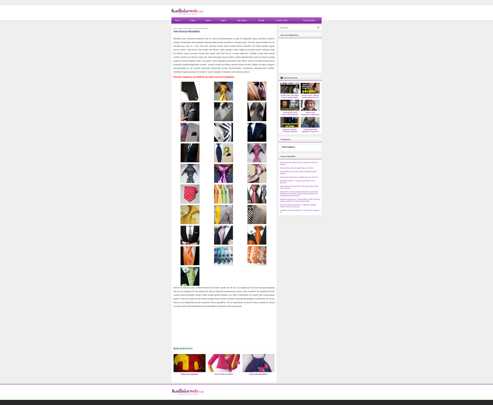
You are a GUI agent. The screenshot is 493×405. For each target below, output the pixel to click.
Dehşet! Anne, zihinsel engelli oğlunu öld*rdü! (310, 96)
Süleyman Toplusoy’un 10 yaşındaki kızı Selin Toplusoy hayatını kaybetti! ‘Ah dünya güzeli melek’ (300, 200)
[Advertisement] (224, 328)
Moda (181, 28)
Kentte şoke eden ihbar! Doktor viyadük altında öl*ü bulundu (290, 97)
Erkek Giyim (188, 28)
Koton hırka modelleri (224, 374)
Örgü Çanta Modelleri (258, 374)
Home (175, 28)
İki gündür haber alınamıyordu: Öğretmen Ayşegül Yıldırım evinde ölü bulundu (298, 206)
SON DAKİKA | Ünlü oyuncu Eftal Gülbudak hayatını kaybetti (290, 114)
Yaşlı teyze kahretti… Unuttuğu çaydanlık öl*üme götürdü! (290, 131)
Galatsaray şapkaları (189, 374)
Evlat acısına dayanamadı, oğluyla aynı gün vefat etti (310, 114)
